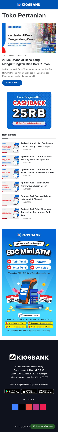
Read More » (12, 82)
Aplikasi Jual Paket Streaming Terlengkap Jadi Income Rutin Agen (36, 212)
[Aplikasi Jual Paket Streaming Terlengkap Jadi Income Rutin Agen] (10, 213)
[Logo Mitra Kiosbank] (29, 4)
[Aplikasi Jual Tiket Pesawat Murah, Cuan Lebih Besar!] (10, 186)
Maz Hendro (9, 56)
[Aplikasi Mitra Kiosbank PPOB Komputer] (46, 393)
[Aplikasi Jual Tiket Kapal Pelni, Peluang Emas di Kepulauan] (10, 160)
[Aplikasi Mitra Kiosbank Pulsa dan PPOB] (12, 393)
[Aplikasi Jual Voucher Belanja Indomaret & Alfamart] (10, 199)
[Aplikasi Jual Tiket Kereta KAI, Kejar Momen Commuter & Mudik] (10, 173)
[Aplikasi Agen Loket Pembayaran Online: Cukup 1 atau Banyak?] (10, 147)
